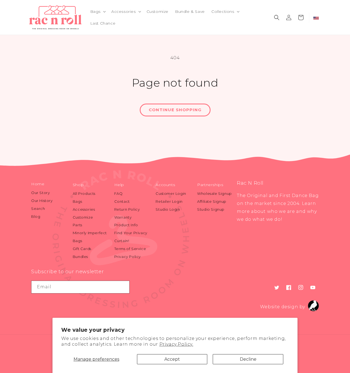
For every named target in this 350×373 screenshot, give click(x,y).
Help (119, 184)
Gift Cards (82, 248)
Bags (77, 201)
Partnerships (210, 184)
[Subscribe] (123, 287)
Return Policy (127, 209)
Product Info (126, 225)
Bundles (80, 256)
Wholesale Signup (214, 193)
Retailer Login (169, 201)
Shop (78, 184)
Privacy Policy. (176, 344)
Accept (172, 359)
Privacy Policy (127, 256)
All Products (84, 193)
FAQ (118, 193)
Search (38, 208)
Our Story (40, 192)
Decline (248, 359)
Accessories (84, 209)
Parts (77, 225)
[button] (97, 11)
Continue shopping (175, 109)
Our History (42, 200)
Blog (35, 216)
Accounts (165, 184)
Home (37, 183)
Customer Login (171, 193)
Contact (122, 201)
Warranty (123, 217)
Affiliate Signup (211, 201)
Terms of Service (130, 248)
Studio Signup (210, 209)
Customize (83, 217)
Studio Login (168, 209)
